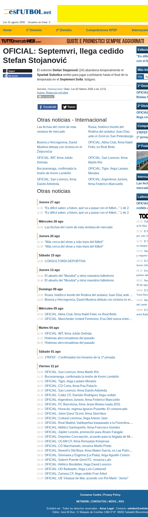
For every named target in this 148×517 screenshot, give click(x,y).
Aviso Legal (107, 508)
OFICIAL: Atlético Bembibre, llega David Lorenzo (78, 464)
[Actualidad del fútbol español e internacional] (27, 11)
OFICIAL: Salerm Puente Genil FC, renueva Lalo (78, 459)
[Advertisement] (18, 138)
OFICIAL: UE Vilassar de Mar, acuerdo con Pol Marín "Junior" (87, 478)
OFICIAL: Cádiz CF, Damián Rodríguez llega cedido (80, 395)
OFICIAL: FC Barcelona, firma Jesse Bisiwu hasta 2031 (82, 404)
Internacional (55, 89)
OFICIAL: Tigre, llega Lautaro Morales (70, 381)
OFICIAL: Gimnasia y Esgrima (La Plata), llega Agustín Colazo (87, 455)
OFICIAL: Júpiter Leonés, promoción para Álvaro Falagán (84, 432)
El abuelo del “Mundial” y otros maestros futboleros (79, 275)
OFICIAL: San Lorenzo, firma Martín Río (72, 372)
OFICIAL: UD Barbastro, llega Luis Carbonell (75, 469)
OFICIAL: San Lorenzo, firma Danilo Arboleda (76, 390)
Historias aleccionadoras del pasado (69, 338)
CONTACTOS (99, 501)
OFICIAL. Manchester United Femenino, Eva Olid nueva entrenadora (92, 318)
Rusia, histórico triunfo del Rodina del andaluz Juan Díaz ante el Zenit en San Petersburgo (110, 131)
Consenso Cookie (90, 494)
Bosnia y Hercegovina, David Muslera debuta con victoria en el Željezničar (59, 147)
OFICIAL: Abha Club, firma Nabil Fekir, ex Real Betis (80, 314)
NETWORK (82, 501)
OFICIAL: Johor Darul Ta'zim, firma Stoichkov (75, 413)
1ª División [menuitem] (34, 30)
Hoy (140, 76)
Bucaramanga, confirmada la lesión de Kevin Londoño (82, 376)
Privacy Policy (111, 494)
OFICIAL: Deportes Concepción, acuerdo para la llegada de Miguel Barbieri (96, 436)
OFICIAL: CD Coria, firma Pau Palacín (71, 385)
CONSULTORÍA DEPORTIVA (65, 261)
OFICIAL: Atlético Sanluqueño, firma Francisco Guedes (82, 427)
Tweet (71, 106)
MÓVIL (113, 501)
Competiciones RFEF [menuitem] (101, 30)
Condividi (49, 106)
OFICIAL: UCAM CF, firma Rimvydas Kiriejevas (77, 441)
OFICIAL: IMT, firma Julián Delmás (68, 333)
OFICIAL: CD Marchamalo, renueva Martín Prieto (78, 446)
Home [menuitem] (7, 30)
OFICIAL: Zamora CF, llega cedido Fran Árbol (76, 473)
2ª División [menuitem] (64, 30)
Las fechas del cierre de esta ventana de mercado (79, 227)
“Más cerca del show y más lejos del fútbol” (74, 241)
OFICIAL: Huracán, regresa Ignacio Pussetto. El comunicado (86, 409)
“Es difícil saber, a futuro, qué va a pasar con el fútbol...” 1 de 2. (87, 208)
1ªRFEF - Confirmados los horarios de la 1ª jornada (80, 357)
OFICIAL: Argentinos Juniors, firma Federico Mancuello (82, 399)
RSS (121, 501)
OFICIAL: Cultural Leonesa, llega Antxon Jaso (76, 418)
